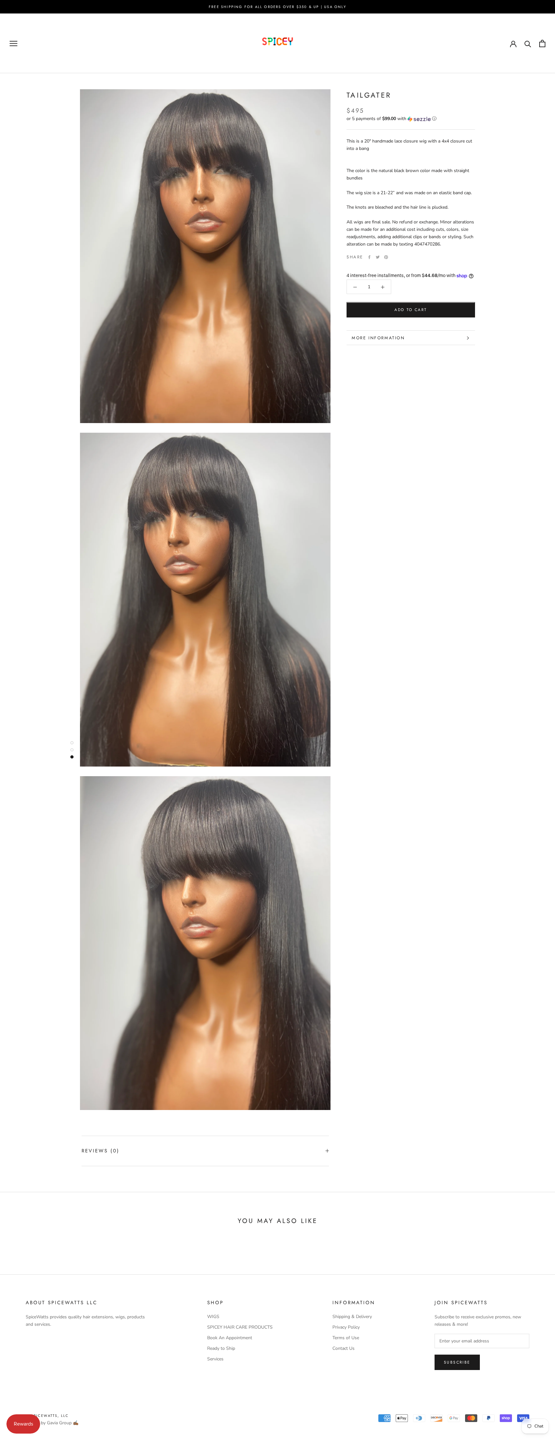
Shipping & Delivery (352, 1317)
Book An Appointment (229, 1338)
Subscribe (457, 1362)
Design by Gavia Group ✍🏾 (52, 1423)
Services (215, 1359)
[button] (411, 119)
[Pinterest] (386, 257)
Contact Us (343, 1348)
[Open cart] (542, 43)
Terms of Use (345, 1338)
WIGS (213, 1317)
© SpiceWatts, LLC (47, 1415)
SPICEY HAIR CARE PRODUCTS (240, 1327)
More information (378, 338)
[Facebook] (369, 257)
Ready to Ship (221, 1348)
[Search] (527, 43)
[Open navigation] (13, 43)
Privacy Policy (346, 1327)
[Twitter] (378, 257)
